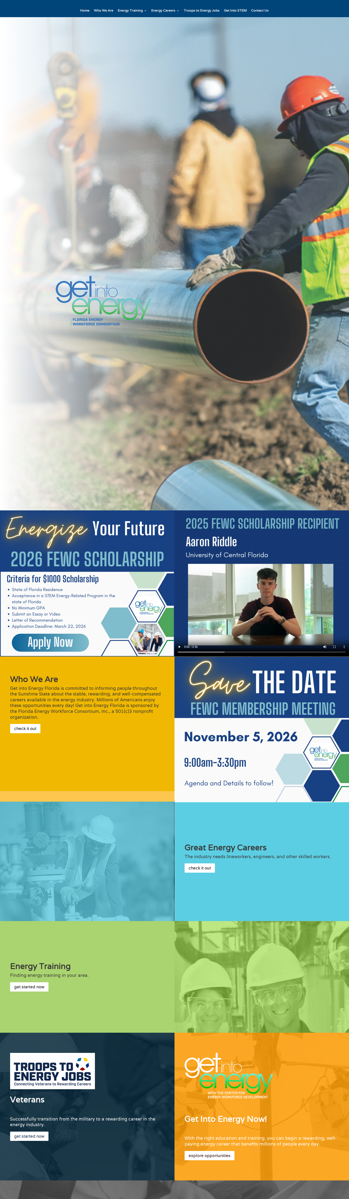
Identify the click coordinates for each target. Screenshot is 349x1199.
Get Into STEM (235, 11)
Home (84, 11)
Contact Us (260, 11)
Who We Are (103, 11)
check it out (25, 728)
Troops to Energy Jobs (202, 11)
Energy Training (130, 11)
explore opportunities (209, 1155)
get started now (29, 987)
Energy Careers (163, 11)
